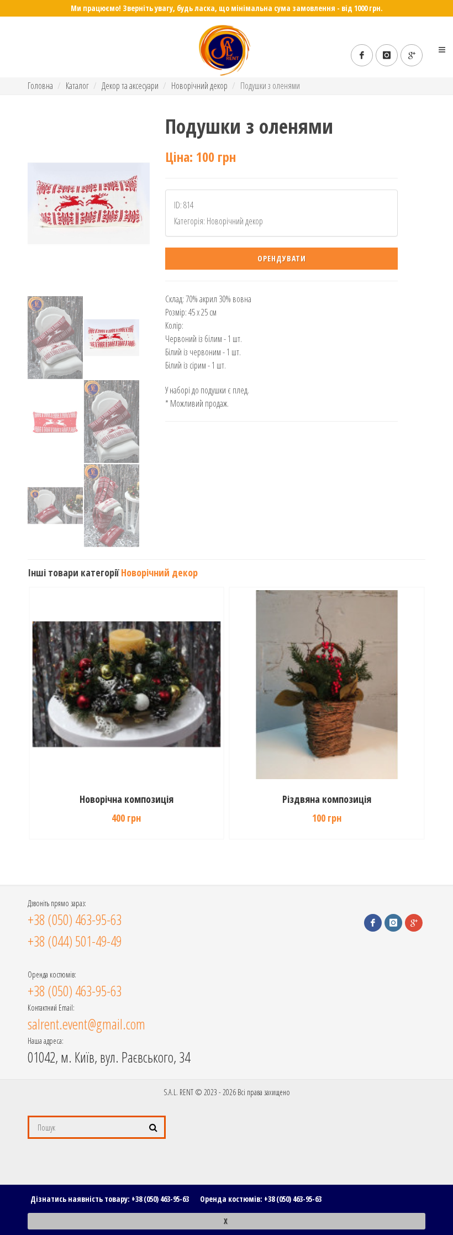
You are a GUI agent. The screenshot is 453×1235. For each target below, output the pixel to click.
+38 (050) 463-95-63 (160, 1199)
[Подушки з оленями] (89, 203)
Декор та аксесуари (130, 86)
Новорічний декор (199, 86)
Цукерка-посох (326, 799)
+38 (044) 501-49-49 (75, 941)
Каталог (77, 86)
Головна (40, 86)
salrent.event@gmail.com (86, 1024)
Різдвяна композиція (126, 799)
